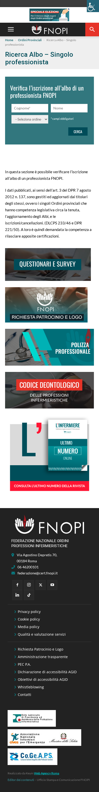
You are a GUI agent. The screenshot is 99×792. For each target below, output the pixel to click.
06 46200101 (28, 567)
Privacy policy (29, 611)
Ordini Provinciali (30, 40)
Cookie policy (29, 619)
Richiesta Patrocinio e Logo (40, 649)
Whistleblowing (31, 687)
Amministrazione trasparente (43, 656)
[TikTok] (29, 595)
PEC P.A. (24, 664)
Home (9, 40)
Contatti (24, 694)
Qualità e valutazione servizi (42, 634)
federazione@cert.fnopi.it (38, 573)
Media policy (28, 626)
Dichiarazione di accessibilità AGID (47, 671)
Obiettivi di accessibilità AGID (43, 679)
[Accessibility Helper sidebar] (93, 6)
